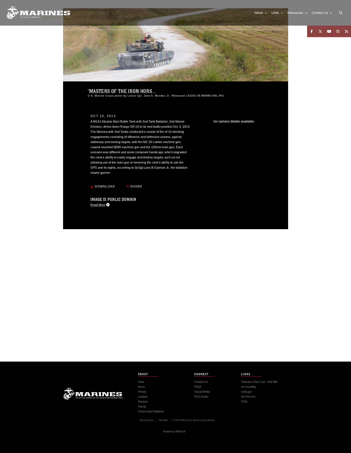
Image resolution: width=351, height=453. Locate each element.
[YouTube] (329, 31)
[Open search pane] (341, 13)
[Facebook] (311, 31)
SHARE (135, 186)
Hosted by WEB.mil (174, 431)
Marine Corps (93, 394)
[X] (320, 31)
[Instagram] (337, 31)
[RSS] (346, 31)
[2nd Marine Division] (38, 12)
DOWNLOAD (104, 186)
